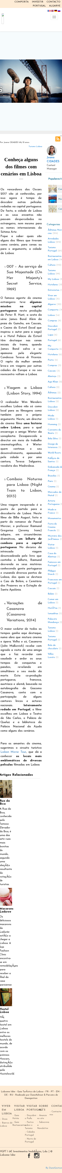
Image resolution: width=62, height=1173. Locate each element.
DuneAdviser (36, 1095)
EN (58, 1091)
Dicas (4, 1119)
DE (6, 1095)
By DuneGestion (54, 1168)
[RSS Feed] (57, 138)
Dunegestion (31, 1098)
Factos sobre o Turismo (29, 1125)
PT (52, 1091)
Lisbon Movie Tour (13, 752)
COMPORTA (22, 2)
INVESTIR (37, 2)
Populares (53, 179)
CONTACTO (53, 2)
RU (11, 1095)
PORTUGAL (39, 6)
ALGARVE (54, 6)
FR (47, 1091)
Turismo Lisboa (35, 147)
